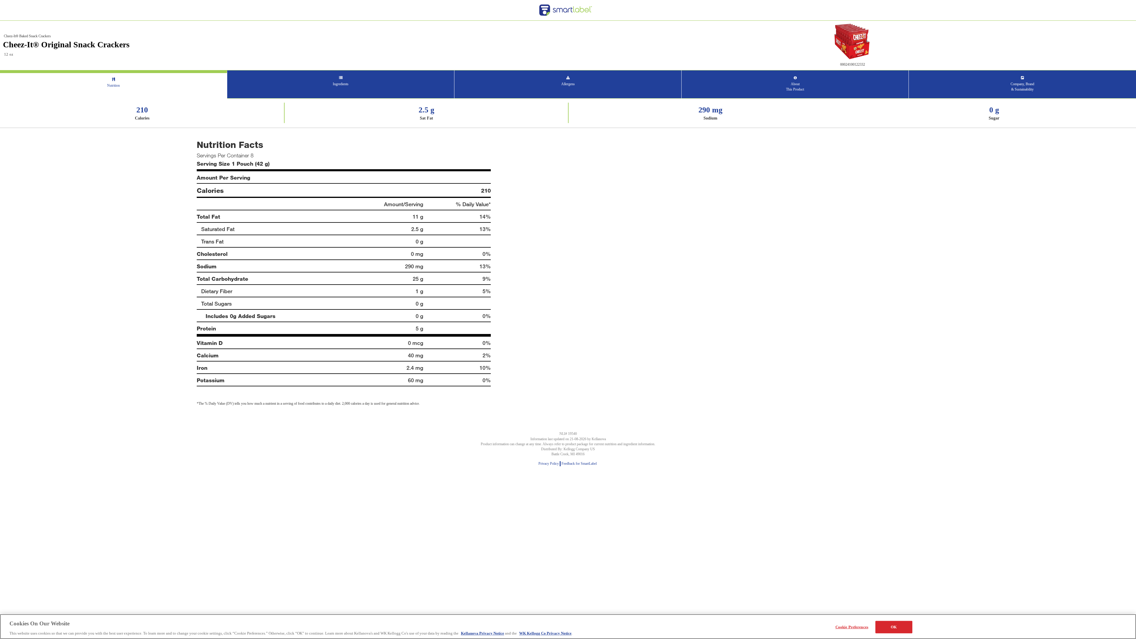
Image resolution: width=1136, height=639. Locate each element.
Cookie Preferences (851, 627)
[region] (568, 626)
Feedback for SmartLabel (579, 464)
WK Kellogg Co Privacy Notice (545, 633)
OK (894, 627)
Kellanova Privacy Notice (482, 633)
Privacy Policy (549, 464)
